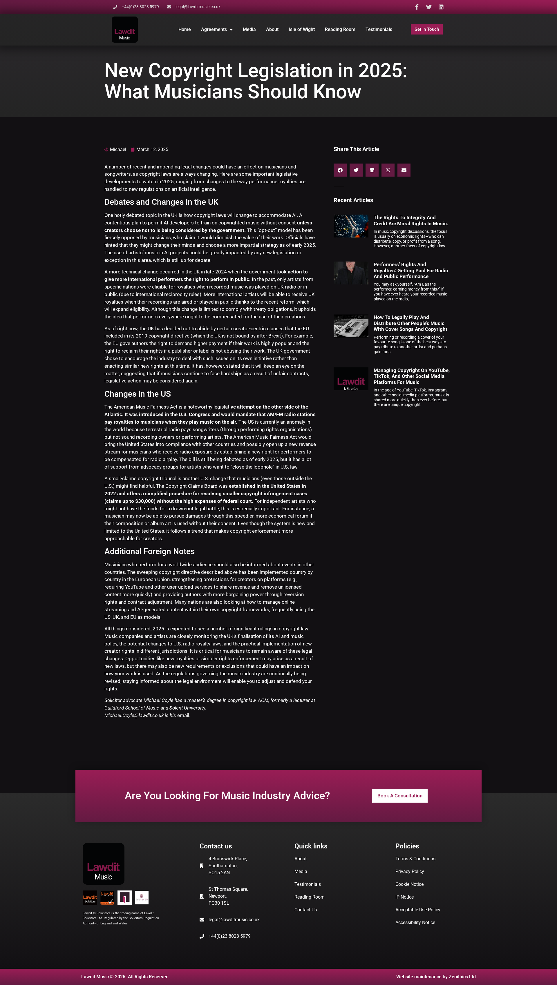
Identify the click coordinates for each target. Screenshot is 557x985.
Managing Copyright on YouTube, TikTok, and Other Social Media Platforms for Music (412, 376)
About (272, 29)
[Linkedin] (441, 7)
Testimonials (379, 29)
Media (249, 29)
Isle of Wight (302, 29)
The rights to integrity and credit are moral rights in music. (411, 220)
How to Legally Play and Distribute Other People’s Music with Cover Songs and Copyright (410, 323)
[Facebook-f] (416, 7)
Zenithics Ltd (462, 976)
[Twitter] (429, 7)
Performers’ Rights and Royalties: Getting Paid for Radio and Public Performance (411, 270)
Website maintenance (419, 976)
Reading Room (340, 29)
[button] (340, 170)
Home (184, 29)
